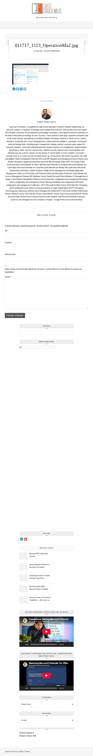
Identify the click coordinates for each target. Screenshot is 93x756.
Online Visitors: (26, 733)
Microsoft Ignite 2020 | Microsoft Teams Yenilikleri (38, 588)
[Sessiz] (66, 644)
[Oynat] (22, 644)
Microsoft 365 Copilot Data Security (38, 555)
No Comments (46, 101)
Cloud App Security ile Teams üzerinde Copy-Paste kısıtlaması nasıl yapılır (39, 577)
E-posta (8, 242)
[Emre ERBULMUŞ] (46, 9)
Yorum (8, 277)
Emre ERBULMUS (53, 51)
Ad (6, 231)
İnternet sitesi (10, 254)
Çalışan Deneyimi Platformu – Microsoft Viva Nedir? (39, 566)
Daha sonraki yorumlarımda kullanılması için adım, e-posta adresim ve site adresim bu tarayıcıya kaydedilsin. (43, 270)
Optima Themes (24, 751)
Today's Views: (26, 736)
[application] (46, 631)
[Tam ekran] (70, 644)
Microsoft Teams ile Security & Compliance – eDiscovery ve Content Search (40, 599)
